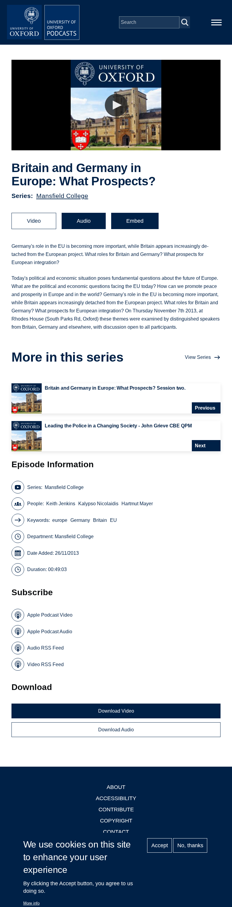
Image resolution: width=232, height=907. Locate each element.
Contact (116, 832)
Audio (84, 221)
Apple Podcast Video (49, 615)
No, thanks (190, 845)
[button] (116, 105)
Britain (100, 520)
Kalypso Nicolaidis (98, 503)
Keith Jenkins (60, 503)
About (116, 787)
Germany (80, 520)
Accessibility (116, 798)
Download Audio (116, 729)
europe (59, 520)
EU (113, 520)
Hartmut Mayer (137, 503)
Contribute (116, 809)
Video (34, 221)
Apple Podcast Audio (49, 631)
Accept (159, 845)
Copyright (116, 821)
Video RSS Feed (45, 664)
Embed (134, 221)
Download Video (116, 711)
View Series (198, 357)
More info (31, 903)
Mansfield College (62, 195)
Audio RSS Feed (45, 647)
